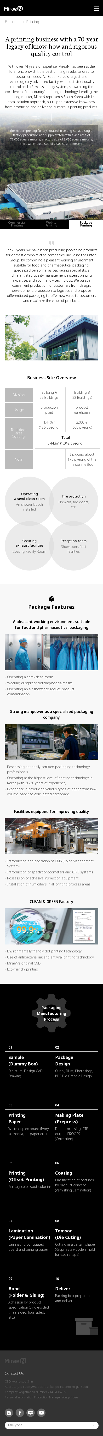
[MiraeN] (13, 8)
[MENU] (96, 8)
